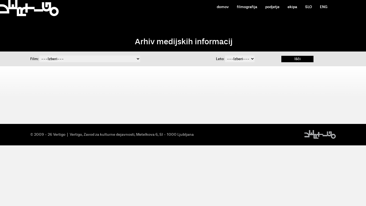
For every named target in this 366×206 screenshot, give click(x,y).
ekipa (292, 7)
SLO (308, 7)
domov (223, 7)
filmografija (247, 7)
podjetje (272, 7)
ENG (323, 7)
